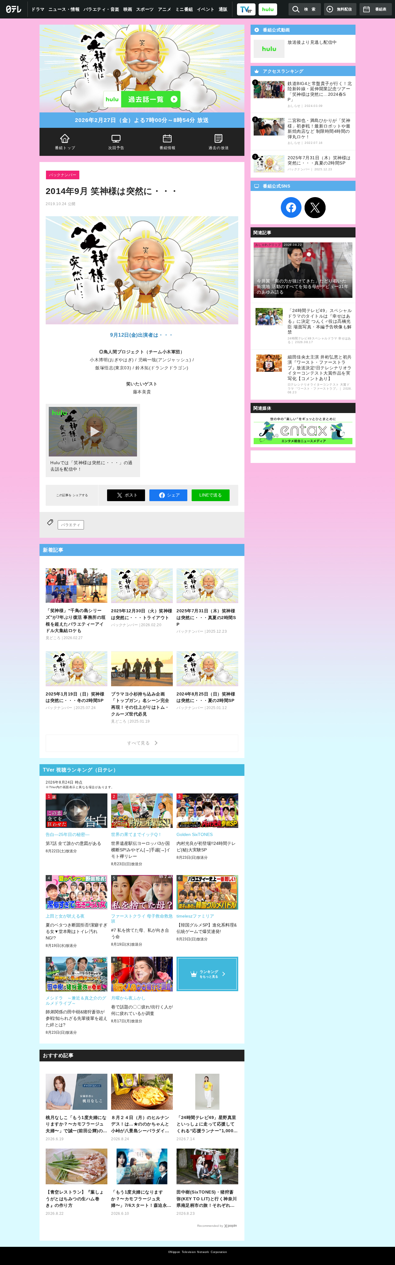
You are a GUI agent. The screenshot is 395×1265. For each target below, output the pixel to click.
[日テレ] (14, 9)
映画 (127, 9)
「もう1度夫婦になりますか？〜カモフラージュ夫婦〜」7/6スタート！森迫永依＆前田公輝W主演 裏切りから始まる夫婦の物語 (141, 1199)
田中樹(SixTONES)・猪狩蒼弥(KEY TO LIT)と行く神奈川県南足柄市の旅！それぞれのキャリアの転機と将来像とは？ (207, 1199)
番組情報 (168, 148)
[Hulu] (142, 99)
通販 (223, 9)
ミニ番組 (184, 9)
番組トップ (65, 148)
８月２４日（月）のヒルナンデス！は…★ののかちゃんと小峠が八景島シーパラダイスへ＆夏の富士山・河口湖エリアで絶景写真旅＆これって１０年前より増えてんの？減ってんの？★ (140, 1124)
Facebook (291, 207)
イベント (206, 9)
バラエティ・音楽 (101, 9)
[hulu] (268, 9)
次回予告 (116, 148)
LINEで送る (210, 495)
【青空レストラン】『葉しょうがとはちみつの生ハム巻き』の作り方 (75, 1199)
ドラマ (38, 9)
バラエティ (71, 525)
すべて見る (139, 742)
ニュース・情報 (64, 9)
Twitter (315, 207)
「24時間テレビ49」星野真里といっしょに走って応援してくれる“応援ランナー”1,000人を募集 (207, 1124)
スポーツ (145, 9)
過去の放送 (219, 148)
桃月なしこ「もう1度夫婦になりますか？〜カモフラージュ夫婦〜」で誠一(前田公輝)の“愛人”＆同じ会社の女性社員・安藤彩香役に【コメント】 (76, 1124)
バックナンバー (62, 175)
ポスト (131, 495)
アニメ (165, 9)
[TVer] (246, 9)
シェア (173, 495)
